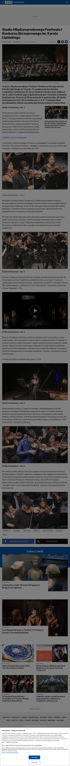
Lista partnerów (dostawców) (9, 752)
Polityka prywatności (12, 742)
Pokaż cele (34, 762)
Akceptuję (34, 757)
